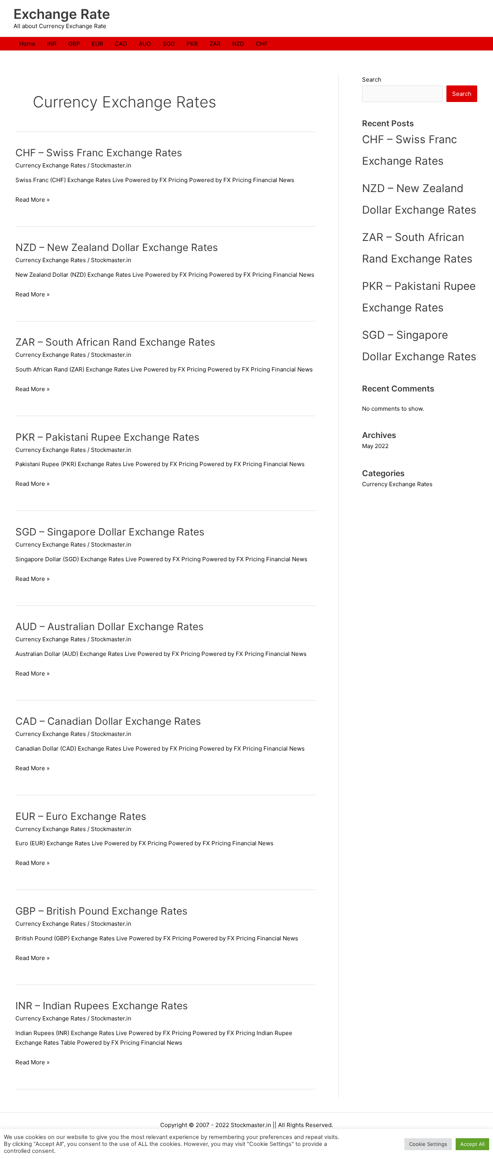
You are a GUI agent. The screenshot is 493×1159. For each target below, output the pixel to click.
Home (27, 43)
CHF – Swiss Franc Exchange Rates (98, 153)
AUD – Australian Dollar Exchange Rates (109, 626)
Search (371, 79)
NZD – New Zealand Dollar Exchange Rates (116, 247)
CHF (262, 43)
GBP (74, 43)
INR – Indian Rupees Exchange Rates (101, 1006)
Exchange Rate (61, 14)
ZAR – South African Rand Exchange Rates (115, 342)
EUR (97, 43)
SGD (169, 43)
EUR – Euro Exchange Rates (80, 816)
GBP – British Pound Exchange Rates (101, 911)
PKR (192, 43)
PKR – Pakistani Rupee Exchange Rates (107, 437)
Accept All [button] (472, 1144)
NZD (238, 43)
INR (52, 43)
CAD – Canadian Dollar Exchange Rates (108, 721)
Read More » (32, 199)
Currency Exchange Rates (50, 165)
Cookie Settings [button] (428, 1144)
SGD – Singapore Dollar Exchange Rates (110, 532)
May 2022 (375, 446)
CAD (121, 43)
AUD (145, 43)
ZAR (215, 43)
